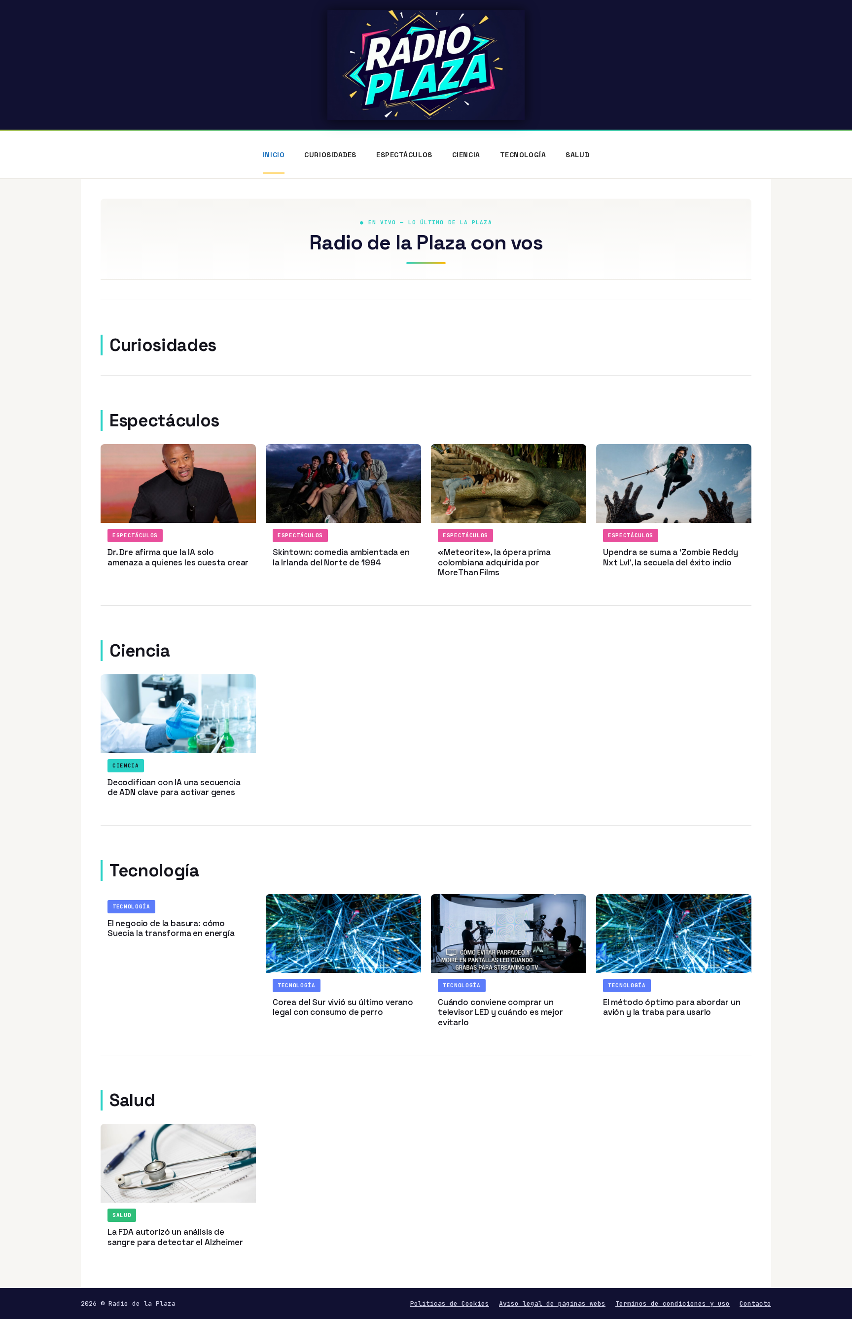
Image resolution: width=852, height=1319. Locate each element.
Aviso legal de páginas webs (552, 1303)
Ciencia (466, 154)
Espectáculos (404, 154)
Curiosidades (330, 154)
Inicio (273, 154)
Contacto (755, 1303)
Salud (577, 154)
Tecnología (523, 154)
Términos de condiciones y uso (672, 1303)
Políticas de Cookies (449, 1303)
